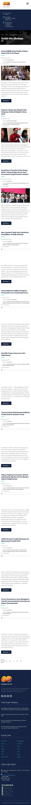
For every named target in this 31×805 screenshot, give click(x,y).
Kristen (2, 749)
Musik (18, 749)
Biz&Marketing (20, 741)
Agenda (19, 756)
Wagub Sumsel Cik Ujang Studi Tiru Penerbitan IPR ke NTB (14, 715)
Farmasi (3, 743)
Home (2, 34)
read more (6, 100)
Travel (18, 754)
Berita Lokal (4, 741)
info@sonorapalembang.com (8, 775)
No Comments (6, 305)
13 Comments (6, 246)
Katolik (18, 746)
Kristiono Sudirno (25, 802)
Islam (2, 746)
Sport (18, 751)
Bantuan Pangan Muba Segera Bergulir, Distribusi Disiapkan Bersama (13, 721)
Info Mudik (19, 743)
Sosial (2, 751)
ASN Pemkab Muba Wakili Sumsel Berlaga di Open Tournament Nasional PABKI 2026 (14, 727)
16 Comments (6, 64)
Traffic (2, 754)
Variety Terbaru (4, 756)
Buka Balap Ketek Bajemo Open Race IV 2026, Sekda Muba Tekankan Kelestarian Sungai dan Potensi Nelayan (15, 709)
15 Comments (6, 126)
